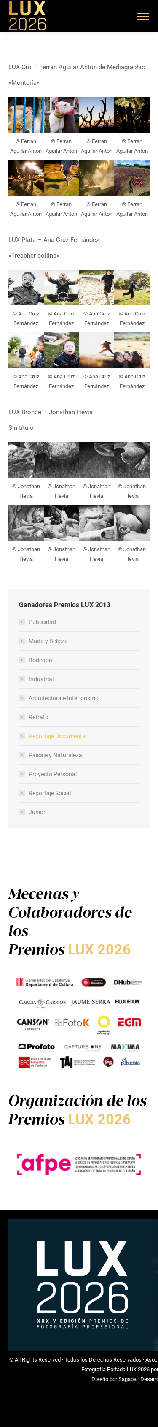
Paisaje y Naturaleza (55, 755)
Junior (37, 812)
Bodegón (40, 660)
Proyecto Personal (53, 774)
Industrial (41, 679)
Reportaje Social (50, 793)
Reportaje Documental (58, 736)
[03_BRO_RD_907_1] (26, 460)
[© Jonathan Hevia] (61, 460)
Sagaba (127, 1379)
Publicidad (42, 622)
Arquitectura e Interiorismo (64, 698)
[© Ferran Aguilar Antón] (26, 115)
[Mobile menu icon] (143, 16)
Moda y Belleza (48, 641)
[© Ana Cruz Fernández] (26, 287)
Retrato (38, 717)
